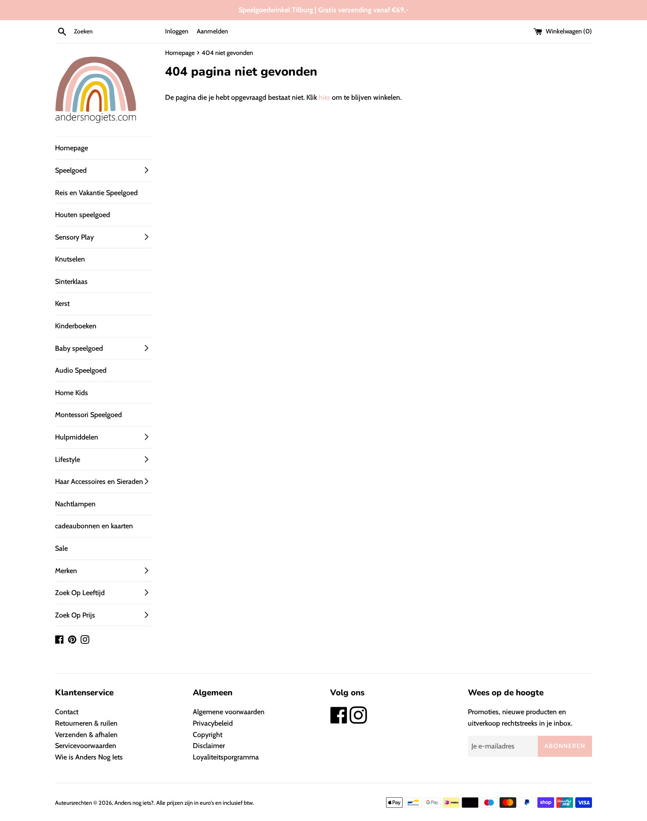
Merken (66, 571)
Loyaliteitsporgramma (226, 757)
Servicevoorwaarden (85, 745)
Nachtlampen (75, 504)
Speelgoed (71, 170)
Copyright (207, 734)
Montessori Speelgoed (88, 414)
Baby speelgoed (79, 348)
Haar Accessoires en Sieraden (99, 481)
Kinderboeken (75, 326)
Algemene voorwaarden (229, 712)
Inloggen (176, 31)
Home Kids (71, 393)
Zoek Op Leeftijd (80, 593)
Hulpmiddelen (76, 437)
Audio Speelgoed (81, 370)
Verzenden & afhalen (86, 734)
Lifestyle (67, 459)
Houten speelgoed (82, 215)
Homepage (71, 148)
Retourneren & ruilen (86, 723)
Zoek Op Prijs (75, 615)
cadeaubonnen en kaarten (94, 526)
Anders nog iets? (134, 802)
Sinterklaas (71, 281)
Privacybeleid (213, 723)
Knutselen (70, 259)
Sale (61, 548)
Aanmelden (212, 31)
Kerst (62, 303)
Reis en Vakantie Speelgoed (96, 193)
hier (324, 97)
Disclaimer (209, 745)
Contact (66, 712)
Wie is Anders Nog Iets (89, 757)
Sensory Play (74, 237)
